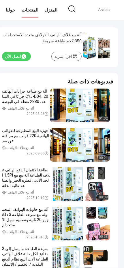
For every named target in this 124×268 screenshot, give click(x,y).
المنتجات (30, 9)
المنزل (51, 9)
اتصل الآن (13, 56)
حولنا (10, 9)
